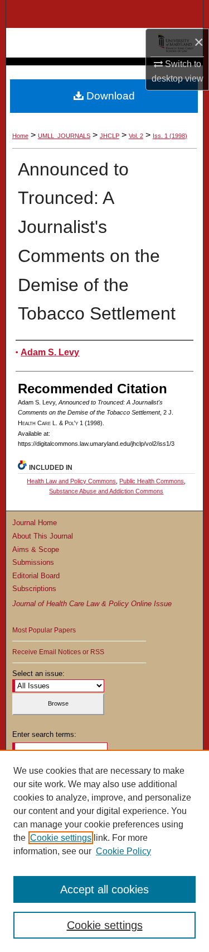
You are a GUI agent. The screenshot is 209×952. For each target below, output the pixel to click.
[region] (104, 851)
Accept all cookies (104, 889)
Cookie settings (60, 837)
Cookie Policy (123, 851)
